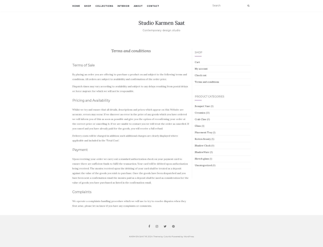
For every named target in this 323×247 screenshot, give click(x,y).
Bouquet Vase (202, 106)
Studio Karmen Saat (161, 22)
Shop (87, 6)
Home (76, 6)
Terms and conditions (207, 81)
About (138, 6)
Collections (104, 6)
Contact (153, 6)
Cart (197, 62)
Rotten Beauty (203, 139)
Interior (123, 6)
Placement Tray (203, 132)
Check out (200, 75)
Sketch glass (202, 158)
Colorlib (167, 236)
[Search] (248, 5)
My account (201, 68)
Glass (198, 125)
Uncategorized (203, 165)
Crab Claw (200, 119)
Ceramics (200, 112)
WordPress (189, 236)
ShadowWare (202, 152)
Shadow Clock (203, 145)
